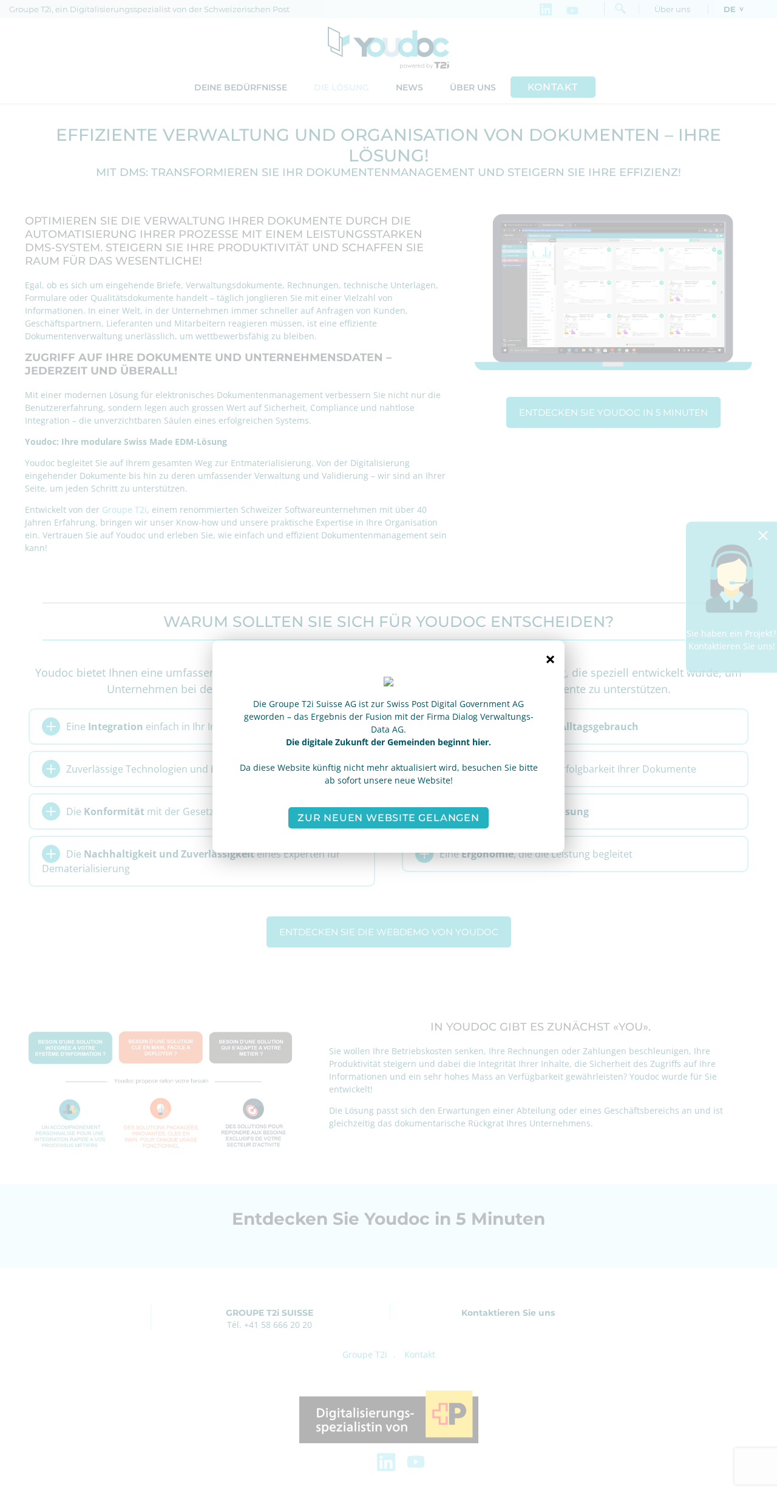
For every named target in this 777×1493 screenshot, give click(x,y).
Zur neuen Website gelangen (388, 818)
